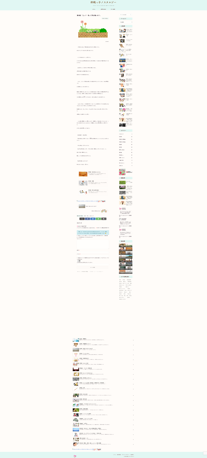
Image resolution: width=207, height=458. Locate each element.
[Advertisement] (125, 318)
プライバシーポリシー (125, 454)
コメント (79, 238)
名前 (78, 250)
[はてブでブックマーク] (93, 219)
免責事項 (132, 454)
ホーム (115, 454)
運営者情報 (119, 454)
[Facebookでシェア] (87, 219)
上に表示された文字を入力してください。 (85, 262)
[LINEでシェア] (98, 219)
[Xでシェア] (82, 219)
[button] (103, 219)
